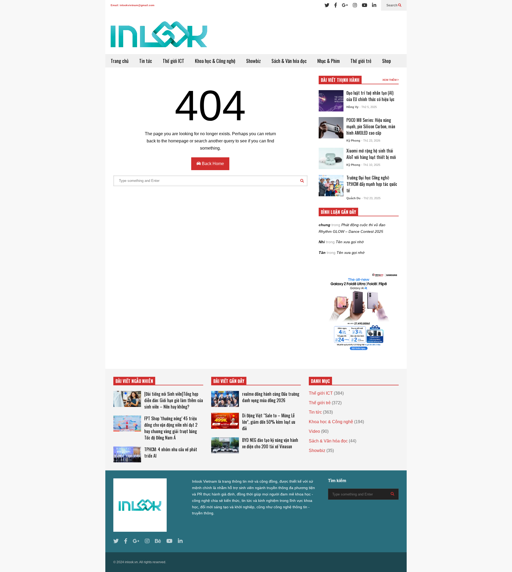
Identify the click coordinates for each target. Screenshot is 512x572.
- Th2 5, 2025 (368, 107)
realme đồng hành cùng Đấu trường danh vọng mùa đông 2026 (270, 397)
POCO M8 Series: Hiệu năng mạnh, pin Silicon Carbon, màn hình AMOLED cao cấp (370, 126)
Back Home (212, 163)
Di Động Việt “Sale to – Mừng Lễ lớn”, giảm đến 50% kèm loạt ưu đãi (268, 421)
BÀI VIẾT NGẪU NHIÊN (134, 381)
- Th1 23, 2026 (370, 140)
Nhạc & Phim (328, 60)
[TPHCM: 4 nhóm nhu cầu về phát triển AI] (127, 454)
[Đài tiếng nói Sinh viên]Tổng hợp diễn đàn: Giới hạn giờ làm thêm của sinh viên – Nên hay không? (173, 400)
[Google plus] (345, 5)
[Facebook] (335, 5)
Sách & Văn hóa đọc (289, 60)
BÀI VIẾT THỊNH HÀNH (340, 80)
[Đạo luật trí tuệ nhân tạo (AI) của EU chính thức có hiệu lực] (331, 100)
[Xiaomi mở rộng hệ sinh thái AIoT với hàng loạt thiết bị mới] (331, 158)
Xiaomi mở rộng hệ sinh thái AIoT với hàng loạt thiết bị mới (371, 153)
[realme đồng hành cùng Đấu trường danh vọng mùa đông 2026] (225, 399)
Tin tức (145, 60)
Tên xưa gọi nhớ (349, 242)
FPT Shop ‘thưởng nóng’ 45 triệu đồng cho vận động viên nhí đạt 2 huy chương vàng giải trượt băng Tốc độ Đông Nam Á (170, 428)
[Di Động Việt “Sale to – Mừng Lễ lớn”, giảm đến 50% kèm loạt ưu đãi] (225, 421)
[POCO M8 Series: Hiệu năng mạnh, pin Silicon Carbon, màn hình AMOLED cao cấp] (331, 127)
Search (392, 5)
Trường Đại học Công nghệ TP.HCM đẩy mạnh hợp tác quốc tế (371, 184)
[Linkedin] (374, 5)
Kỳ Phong (353, 140)
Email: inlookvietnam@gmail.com (132, 5)
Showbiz (253, 60)
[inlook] (159, 37)
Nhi (322, 242)
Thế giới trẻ (360, 60)
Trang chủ (120, 60)
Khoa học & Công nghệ (215, 60)
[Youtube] (364, 5)
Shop (386, 60)
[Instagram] (355, 5)
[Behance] (158, 541)
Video (314, 431)
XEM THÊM (389, 79)
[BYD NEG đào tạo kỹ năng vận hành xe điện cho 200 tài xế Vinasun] (225, 445)
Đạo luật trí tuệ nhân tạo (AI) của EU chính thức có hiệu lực (370, 96)
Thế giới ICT (173, 60)
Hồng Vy (352, 107)
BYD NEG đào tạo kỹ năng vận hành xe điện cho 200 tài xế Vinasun (270, 443)
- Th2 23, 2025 (371, 198)
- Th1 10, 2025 (370, 164)
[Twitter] (327, 5)
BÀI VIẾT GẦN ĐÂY (228, 381)
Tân (322, 252)
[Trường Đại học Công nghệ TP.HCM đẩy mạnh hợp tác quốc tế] (331, 185)
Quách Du (353, 198)
